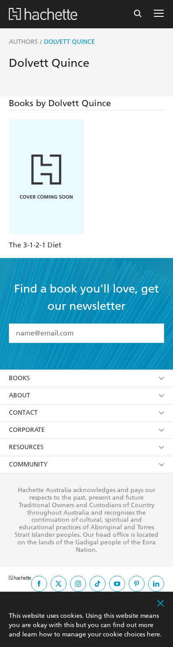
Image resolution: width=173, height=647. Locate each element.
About (19, 395)
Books (19, 378)
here (153, 634)
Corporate (27, 430)
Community (28, 464)
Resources (26, 447)
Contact (23, 412)
